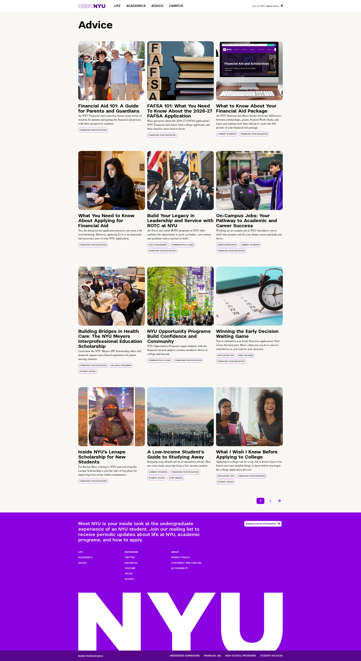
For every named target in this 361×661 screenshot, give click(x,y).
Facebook (131, 562)
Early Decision (245, 355)
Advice (157, 5)
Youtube (130, 568)
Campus (176, 5)
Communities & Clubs (182, 245)
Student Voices (87, 371)
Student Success (271, 656)
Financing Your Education (93, 130)
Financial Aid (212, 656)
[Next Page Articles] (279, 500)
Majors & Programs (121, 365)
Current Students (227, 134)
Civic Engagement (158, 245)
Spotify (129, 579)
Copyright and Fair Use (186, 562)
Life (117, 5)
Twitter (130, 557)
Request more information (261, 523)
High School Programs (240, 656)
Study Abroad (175, 478)
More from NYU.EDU (90, 656)
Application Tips (226, 355)
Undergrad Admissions (185, 656)
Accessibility (179, 568)
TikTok (129, 573)
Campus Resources (227, 245)
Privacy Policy (180, 557)
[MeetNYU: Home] (91, 5)
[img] (111, 70)
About (175, 552)
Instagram (131, 552)
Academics (136, 5)
